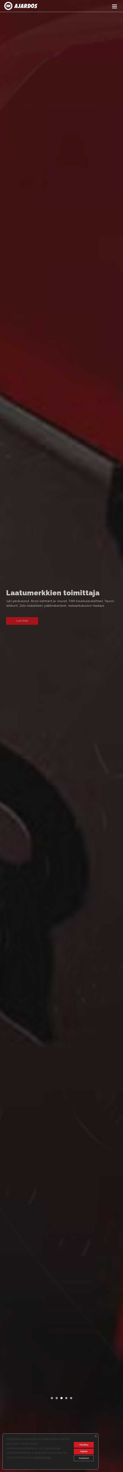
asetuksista (42, 1457)
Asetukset (84, 1458)
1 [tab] (51, 1398)
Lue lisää (22, 620)
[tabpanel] (61, 736)
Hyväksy (83, 1444)
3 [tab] (61, 1398)
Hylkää (83, 1451)
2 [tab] (56, 1398)
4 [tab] (66, 1398)
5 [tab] (71, 1398)
